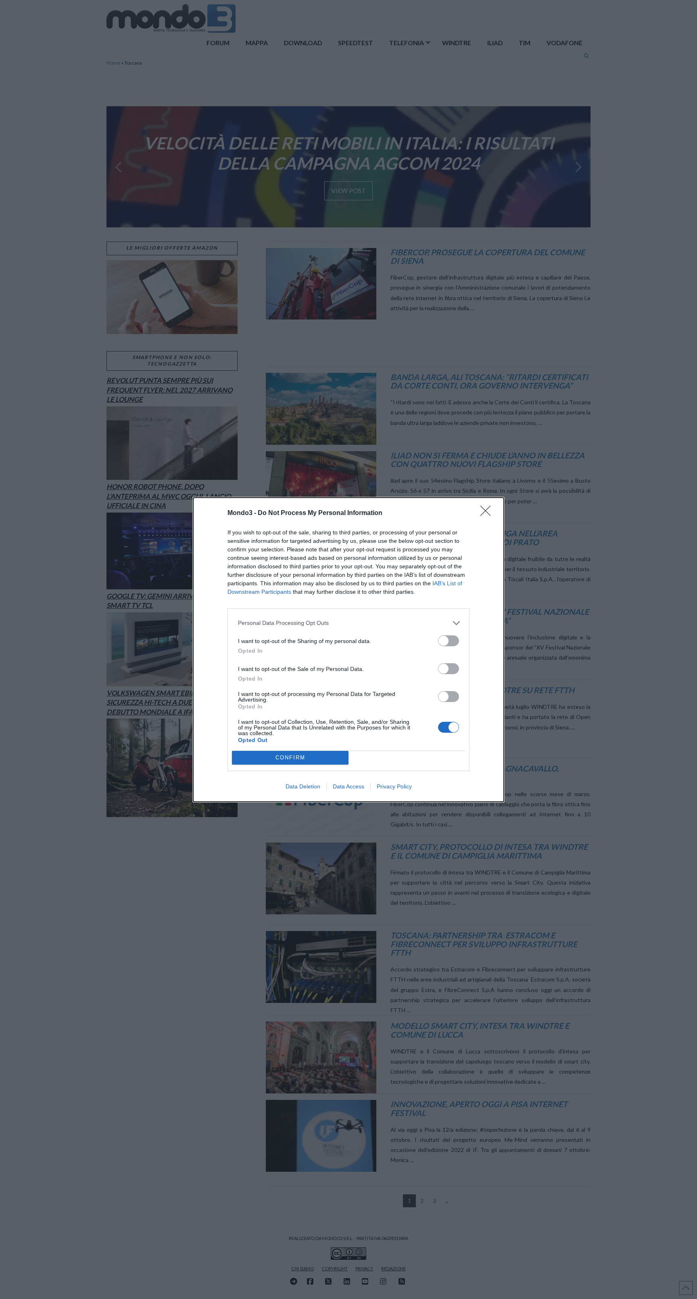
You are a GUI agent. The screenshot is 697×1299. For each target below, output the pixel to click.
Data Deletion (303, 786)
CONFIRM (290, 758)
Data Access (348, 786)
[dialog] (348, 650)
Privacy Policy (394, 786)
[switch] (448, 640)
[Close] (488, 513)
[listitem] (348, 623)
